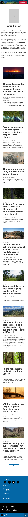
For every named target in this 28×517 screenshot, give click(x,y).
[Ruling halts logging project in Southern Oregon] (13, 358)
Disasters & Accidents (8, 81)
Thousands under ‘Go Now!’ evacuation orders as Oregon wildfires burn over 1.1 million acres (14, 89)
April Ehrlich (5, 140)
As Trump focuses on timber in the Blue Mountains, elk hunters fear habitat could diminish (13, 209)
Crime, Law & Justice (8, 402)
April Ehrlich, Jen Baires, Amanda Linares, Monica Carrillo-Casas (14, 98)
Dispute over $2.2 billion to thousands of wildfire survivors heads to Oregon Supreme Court (14, 249)
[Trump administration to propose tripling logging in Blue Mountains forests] (13, 275)
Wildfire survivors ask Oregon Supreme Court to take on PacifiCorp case (13, 408)
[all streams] (26, 515)
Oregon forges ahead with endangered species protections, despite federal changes (13, 132)
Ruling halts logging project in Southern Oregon (12, 371)
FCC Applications (6, 498)
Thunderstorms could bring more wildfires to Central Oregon (14, 171)
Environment (6, 125)
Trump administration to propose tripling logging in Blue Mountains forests (13, 290)
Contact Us (5, 495)
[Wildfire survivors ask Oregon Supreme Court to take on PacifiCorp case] (13, 393)
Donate (23, 2)
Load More (14, 466)
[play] (2, 515)
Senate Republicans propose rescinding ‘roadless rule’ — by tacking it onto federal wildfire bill (14, 327)
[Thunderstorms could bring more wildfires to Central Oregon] (13, 158)
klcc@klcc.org (6, 493)
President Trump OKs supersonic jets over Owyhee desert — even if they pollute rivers (14, 447)
